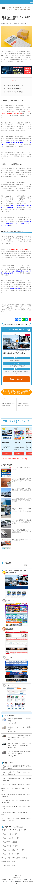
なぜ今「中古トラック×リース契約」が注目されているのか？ (16, 807)
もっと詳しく (7, 453)
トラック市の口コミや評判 (9, 842)
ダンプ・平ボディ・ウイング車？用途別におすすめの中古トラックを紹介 (16, 820)
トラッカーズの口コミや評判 (9, 834)
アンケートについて (16, 875)
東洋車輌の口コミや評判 (18, 539)
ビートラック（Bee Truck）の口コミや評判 (13, 830)
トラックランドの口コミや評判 (20, 467)
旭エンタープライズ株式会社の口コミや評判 (14, 858)
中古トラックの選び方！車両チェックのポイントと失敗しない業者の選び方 (16, 773)
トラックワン (10, 685)
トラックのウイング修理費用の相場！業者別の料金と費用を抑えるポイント (16, 767)
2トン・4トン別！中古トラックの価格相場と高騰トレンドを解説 (16, 801)
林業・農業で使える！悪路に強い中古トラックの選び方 (16, 813)
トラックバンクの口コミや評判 (10, 838)
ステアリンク (10, 601)
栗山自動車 (9, 629)
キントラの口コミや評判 (8, 866)
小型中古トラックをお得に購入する (15, 92)
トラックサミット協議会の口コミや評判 (12, 850)
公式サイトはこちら (16, 379)
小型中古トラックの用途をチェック (15, 85)
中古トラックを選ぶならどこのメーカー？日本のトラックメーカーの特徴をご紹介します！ (21, 520)
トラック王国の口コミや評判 (9, 846)
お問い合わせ (16, 877)
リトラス (9, 657)
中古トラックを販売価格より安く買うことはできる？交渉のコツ (21, 478)
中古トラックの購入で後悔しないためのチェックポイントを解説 (21, 530)
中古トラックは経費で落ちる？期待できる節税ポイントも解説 (16, 795)
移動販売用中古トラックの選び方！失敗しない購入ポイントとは (16, 789)
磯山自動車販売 (11, 572)
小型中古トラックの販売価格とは (14, 88)
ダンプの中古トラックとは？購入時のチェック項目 (16, 784)
